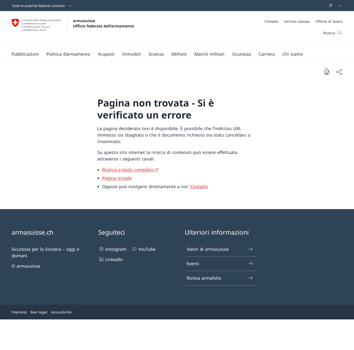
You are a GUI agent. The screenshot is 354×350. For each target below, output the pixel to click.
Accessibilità (61, 312)
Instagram (115, 249)
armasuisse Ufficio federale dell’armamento (103, 23)
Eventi (193, 263)
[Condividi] (339, 72)
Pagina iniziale (117, 178)
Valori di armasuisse (208, 249)
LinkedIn (114, 259)
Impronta (19, 312)
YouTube (147, 249)
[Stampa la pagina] (326, 71)
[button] (25, 54)
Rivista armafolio (204, 278)
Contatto (199, 186)
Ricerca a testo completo (128, 169)
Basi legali (39, 312)
